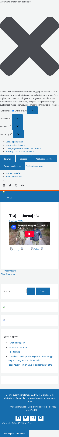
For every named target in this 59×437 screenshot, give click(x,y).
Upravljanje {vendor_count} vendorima (23, 148)
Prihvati (7, 158)
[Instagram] (16, 185)
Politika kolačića (12, 173)
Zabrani (23, 158)
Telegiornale (14, 351)
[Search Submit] (31, 291)
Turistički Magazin (17, 342)
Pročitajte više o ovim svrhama (19, 151)
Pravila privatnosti (13, 176)
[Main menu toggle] (9, 198)
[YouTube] (22, 185)
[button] (29, 46)
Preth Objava (8, 270)
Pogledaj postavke (44, 158)
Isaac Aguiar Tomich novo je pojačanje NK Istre (30, 364)
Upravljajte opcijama (15, 141)
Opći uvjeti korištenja (37, 406)
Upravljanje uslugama (15, 145)
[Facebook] (4, 185)
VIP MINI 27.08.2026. (18, 347)
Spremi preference (12, 166)
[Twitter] (10, 185)
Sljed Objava (8, 274)
